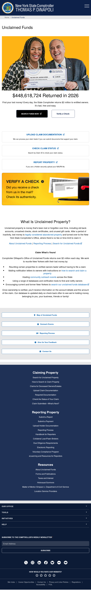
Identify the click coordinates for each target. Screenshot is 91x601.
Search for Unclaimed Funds (66, 243)
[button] (63, 114)
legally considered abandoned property (43, 234)
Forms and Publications (46, 474)
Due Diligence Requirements (45, 443)
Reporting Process (42, 243)
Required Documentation (45, 395)
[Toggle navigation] (86, 6)
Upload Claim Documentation (44, 134)
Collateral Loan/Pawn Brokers (45, 438)
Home (7, 17)
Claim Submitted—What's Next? (45, 403)
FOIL (50, 584)
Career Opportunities (26, 582)
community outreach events (43, 276)
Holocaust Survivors (45, 482)
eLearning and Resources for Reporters (45, 456)
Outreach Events (47, 324)
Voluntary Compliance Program (45, 452)
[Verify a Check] (45, 190)
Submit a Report (45, 417)
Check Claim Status (44, 148)
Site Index (11, 582)
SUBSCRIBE (45, 550)
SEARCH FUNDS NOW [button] (30, 114)
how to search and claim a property (64, 272)
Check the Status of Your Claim (46, 399)
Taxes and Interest (45, 478)
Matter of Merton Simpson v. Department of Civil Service (45, 487)
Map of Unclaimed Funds (47, 315)
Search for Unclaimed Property (46, 377)
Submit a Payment (45, 421)
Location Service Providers (45, 491)
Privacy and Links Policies (58, 582)
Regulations (76, 582)
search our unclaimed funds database (69, 284)
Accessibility (40, 584)
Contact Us (46, 351)
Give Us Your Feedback (47, 342)
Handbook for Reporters (46, 434)
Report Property (44, 162)
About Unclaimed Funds (20, 243)
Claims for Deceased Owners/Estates (45, 386)
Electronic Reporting (45, 447)
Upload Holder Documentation (45, 426)
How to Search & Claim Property (45, 382)
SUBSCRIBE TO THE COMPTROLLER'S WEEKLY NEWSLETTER (27, 537)
